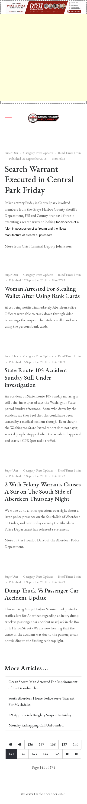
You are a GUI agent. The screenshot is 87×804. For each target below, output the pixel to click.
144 (45, 754)
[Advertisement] (43, 57)
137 (41, 744)
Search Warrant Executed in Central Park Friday (39, 179)
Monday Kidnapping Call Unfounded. (36, 725)
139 (64, 744)
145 (57, 754)
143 (34, 754)
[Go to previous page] (20, 744)
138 (53, 744)
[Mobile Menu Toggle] (8, 119)
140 (75, 744)
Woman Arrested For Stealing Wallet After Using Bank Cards (42, 292)
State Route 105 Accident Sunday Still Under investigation (36, 377)
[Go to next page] (67, 754)
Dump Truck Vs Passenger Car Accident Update (41, 594)
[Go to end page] (76, 754)
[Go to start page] (10, 744)
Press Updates (44, 153)
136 (30, 744)
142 (23, 754)
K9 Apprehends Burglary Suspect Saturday (40, 715)
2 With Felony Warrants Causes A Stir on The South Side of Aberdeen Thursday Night (43, 491)
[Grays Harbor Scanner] (43, 119)
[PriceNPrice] (43, 6)
